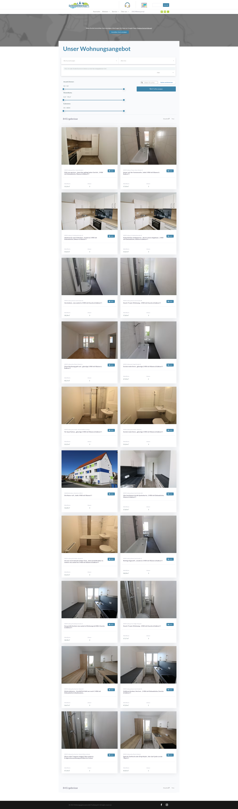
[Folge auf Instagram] (165, 12)
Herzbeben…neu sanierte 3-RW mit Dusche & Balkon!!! (83, 303)
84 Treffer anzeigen (157, 89)
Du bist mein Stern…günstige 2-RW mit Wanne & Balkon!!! (143, 366)
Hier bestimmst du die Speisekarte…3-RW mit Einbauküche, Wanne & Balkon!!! (143, 496)
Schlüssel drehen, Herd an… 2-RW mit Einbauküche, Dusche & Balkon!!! (143, 692)
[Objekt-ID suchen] (142, 82)
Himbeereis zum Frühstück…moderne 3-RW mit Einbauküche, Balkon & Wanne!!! (80, 238)
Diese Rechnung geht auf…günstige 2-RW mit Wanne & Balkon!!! (83, 367)
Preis (173, 119)
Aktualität (165, 119)
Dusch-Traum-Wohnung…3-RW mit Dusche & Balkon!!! (142, 303)
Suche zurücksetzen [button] (166, 82)
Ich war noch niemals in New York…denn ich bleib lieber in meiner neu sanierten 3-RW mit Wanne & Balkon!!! (83, 561)
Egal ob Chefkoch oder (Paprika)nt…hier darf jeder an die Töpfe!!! (142, 757)
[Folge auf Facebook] (162, 12)
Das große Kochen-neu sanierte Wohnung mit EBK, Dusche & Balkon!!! (84, 627)
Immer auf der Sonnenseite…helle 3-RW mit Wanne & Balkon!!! (141, 173)
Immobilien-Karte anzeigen (119, 32)
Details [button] (112, 171)
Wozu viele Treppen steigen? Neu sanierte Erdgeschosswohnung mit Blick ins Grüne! (78, 757)
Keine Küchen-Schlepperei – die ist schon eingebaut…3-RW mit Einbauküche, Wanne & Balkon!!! (143, 238)
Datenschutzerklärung (144, 28)
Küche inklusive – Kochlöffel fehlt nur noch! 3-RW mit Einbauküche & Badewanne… (82, 692)
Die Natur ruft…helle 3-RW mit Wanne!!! (78, 495)
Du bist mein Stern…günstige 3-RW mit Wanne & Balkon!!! (143, 432)
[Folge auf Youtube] (168, 12)
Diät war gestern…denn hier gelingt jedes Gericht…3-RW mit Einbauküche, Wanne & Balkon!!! (83, 173)
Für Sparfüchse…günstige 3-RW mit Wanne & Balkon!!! (83, 432)
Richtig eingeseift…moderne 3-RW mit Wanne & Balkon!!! (143, 560)
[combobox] (147, 60)
